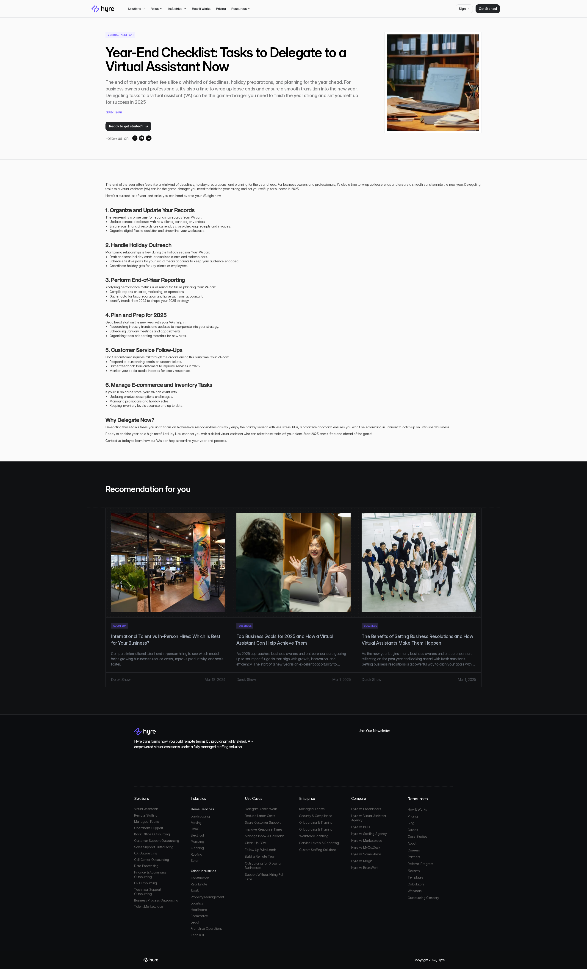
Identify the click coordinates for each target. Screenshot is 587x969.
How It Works (417, 809)
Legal (195, 922)
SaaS (195, 891)
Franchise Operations (206, 928)
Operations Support (148, 828)
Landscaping (200, 816)
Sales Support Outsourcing (153, 847)
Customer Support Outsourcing (156, 841)
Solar (195, 860)
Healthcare (199, 910)
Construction (200, 878)
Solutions (134, 9)
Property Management (207, 897)
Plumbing (197, 841)
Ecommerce (199, 916)
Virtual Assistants (146, 809)
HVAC (195, 829)
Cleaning (197, 848)
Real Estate (199, 884)
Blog (411, 823)
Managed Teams (146, 821)
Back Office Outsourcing (152, 834)
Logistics (197, 903)
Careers (414, 850)
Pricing (413, 816)
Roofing (196, 854)
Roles (155, 9)
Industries (175, 9)
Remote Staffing (146, 815)
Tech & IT (198, 935)
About (412, 843)
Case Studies (417, 836)
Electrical (197, 835)
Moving (196, 823)
